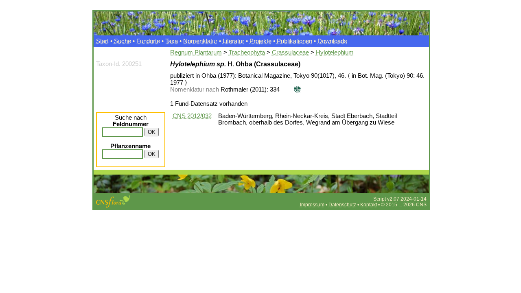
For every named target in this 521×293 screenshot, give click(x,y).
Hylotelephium (335, 52)
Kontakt (368, 205)
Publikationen (294, 41)
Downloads (332, 41)
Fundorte (148, 41)
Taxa (171, 41)
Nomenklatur (200, 41)
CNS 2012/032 (192, 116)
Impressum (312, 205)
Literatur (233, 41)
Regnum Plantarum (196, 52)
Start (102, 41)
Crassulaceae (290, 52)
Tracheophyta (247, 52)
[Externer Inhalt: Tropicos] (296, 89)
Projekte (260, 41)
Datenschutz (342, 205)
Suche (122, 41)
